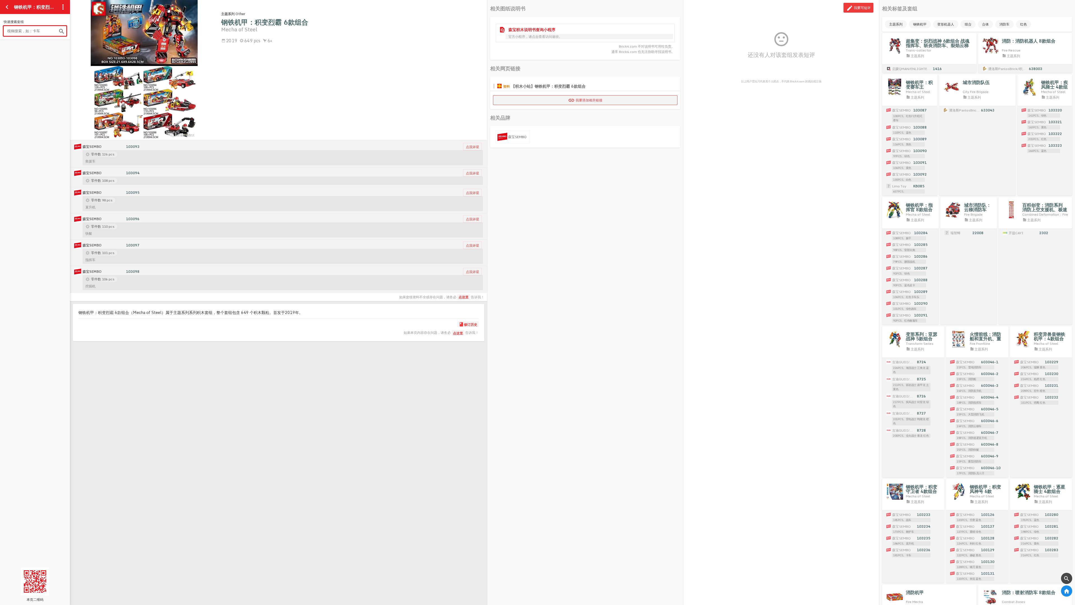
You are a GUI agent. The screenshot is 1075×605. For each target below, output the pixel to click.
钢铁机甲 (920, 24)
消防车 (1004, 24)
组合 (968, 24)
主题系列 (896, 24)
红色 (1023, 24)
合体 (985, 24)
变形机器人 (945, 24)
